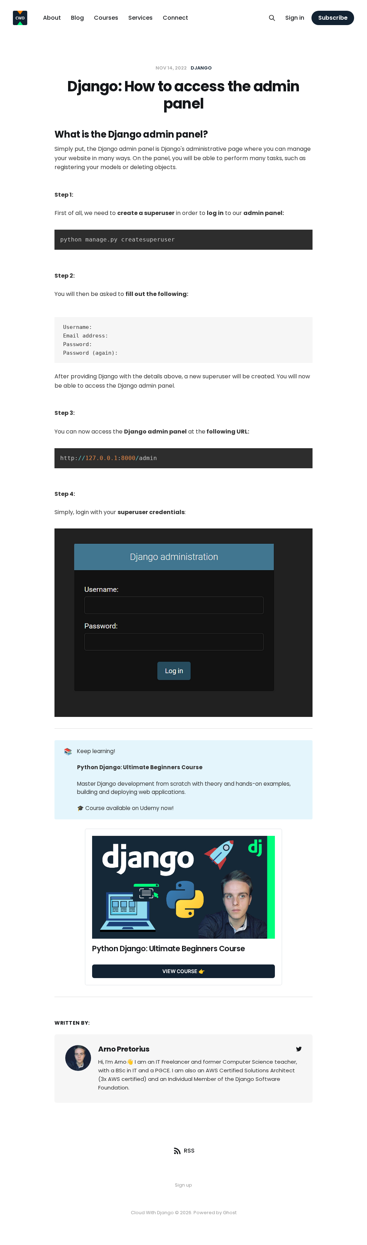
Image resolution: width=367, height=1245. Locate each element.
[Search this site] (272, 18)
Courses (106, 18)
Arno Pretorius (123, 1049)
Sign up (183, 1185)
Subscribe (333, 18)
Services (140, 18)
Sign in (294, 18)
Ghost (230, 1212)
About (52, 18)
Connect (175, 18)
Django (201, 67)
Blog (77, 18)
